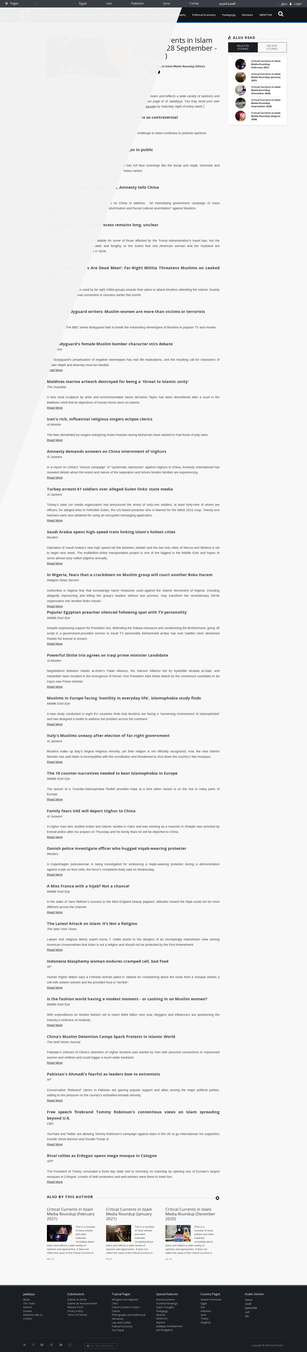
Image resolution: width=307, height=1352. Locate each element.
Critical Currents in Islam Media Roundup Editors (171, 66)
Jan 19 (168, 1258)
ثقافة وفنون (251, 1308)
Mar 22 (50, 1258)
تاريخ (247, 1312)
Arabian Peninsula (211, 1299)
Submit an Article (77, 1299)
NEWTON (266, 15)
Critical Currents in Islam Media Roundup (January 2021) (129, 1213)
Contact (27, 1318)
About (26, 1299)
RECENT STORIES (272, 47)
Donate (27, 1311)
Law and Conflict (121, 1322)
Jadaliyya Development (169, 1326)
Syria (166, 3)
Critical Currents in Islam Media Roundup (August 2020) (266, 116)
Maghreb (206, 1322)
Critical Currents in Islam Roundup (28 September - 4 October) (175, 48)
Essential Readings (166, 1303)
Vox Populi (118, 1330)
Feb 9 (109, 1258)
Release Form (75, 1307)
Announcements (165, 1299)
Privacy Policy (75, 1311)
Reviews (247, 15)
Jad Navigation (164, 1330)
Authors (27, 1307)
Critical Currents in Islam (125, 1307)
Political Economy (204, 15)
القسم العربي (227, 3)
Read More (55, 370)
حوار (247, 1316)
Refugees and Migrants (125, 1299)
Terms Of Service (77, 1314)
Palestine (137, 3)
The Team (29, 1303)
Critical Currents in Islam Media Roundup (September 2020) (266, 103)
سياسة (248, 1299)
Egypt (83, 3)
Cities (115, 1303)
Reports (160, 1322)
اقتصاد (248, 1303)
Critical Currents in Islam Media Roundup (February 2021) (71, 1213)
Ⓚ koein (278, 1345)
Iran (109, 3)
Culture (116, 1311)
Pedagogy (229, 15)
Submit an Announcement (82, 1303)
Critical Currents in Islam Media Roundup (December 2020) (190, 1213)
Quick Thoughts (165, 1307)
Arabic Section (254, 1294)
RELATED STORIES (243, 47)
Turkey (194, 3)
